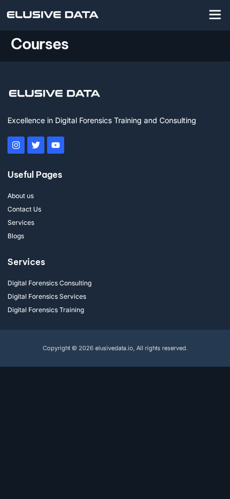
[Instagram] (16, 145)
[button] (215, 14)
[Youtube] (55, 145)
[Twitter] (35, 145)
